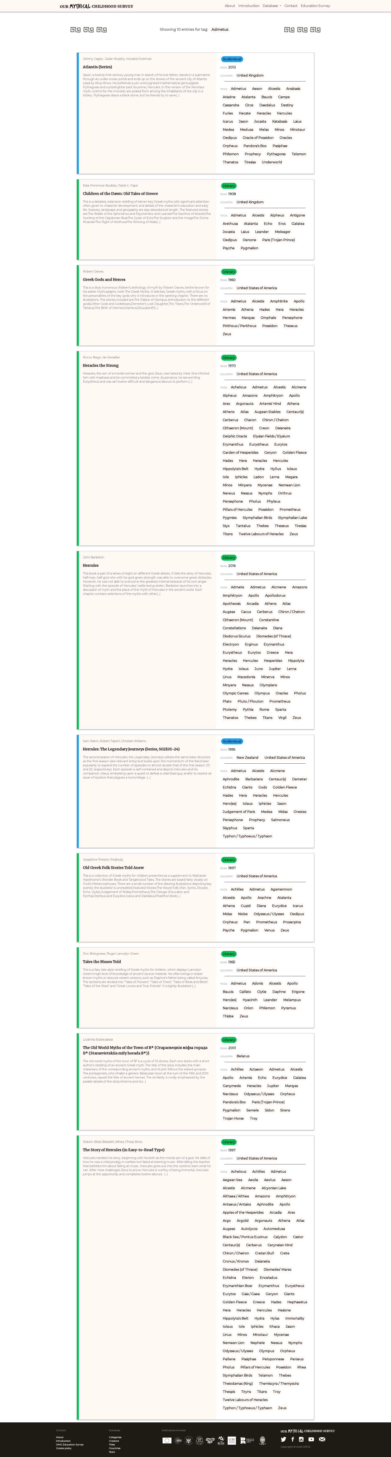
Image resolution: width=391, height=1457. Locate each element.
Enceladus (268, 1278)
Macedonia (246, 677)
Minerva (267, 677)
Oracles (286, 138)
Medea (228, 130)
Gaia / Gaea (251, 1294)
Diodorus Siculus (236, 636)
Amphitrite (279, 301)
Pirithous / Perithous (239, 326)
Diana (277, 628)
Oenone (249, 240)
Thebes (262, 526)
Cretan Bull (264, 1253)
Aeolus (269, 1180)
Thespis (229, 1392)
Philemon (231, 154)
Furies (228, 113)
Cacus (246, 612)
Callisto (245, 992)
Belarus (243, 1056)
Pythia (248, 709)
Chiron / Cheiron (275, 420)
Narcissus (230, 1008)
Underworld (272, 162)
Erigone (298, 992)
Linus (227, 677)
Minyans (245, 485)
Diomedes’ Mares (277, 1269)
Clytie (261, 992)
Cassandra (231, 105)
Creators (114, 1440)
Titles (112, 1444)
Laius (297, 121)
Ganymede (232, 1086)
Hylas (274, 1318)
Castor (298, 1237)
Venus (269, 930)
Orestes (300, 812)
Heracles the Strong (101, 365)
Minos (279, 130)
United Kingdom (250, 75)
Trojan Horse (233, 1118)
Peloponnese (273, 1359)
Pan (247, 922)
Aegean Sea (232, 1180)
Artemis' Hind (270, 404)
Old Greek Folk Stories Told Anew (113, 867)
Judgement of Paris (239, 812)
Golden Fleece (295, 453)
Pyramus (288, 1008)
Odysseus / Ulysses (269, 914)
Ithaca (274, 1327)
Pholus (255, 501)
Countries (114, 1448)
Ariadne (229, 97)
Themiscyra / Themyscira (279, 1384)
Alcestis (274, 89)
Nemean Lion (289, 485)
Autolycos (249, 1229)
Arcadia (253, 604)
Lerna (274, 477)
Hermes (229, 318)
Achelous (238, 387)
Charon (250, 420)
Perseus (296, 1359)
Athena (247, 310)
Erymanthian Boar (238, 1286)
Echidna (229, 787)
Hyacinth (250, 1000)
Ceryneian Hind (280, 1245)
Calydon (280, 1237)
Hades (264, 310)
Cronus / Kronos (236, 1261)
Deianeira (282, 428)
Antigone (297, 215)
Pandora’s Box (255, 146)
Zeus (227, 334)
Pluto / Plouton (250, 701)
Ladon (259, 477)
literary (229, 186)
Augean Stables (267, 412)
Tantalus (243, 526)
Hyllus (275, 469)
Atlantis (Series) (97, 67)
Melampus (292, 1000)
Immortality (294, 1318)
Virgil (282, 718)
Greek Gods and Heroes (104, 279)
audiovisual (232, 59)
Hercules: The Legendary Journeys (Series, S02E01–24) (131, 749)
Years (112, 1451)
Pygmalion (249, 248)
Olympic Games (235, 693)
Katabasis (279, 121)
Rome (264, 709)
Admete (237, 587)
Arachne (264, 898)
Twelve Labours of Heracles (261, 534)
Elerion (248, 1278)
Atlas (244, 412)
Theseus (290, 326)
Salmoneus (280, 820)
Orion (248, 1008)
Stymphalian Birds (257, 518)
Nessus (246, 493)
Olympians (268, 685)
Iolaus (292, 469)
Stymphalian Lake (292, 518)
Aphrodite (231, 779)
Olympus (262, 693)
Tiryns (246, 1392)
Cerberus (230, 420)
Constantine (269, 620)
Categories (115, 1437)
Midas (283, 812)
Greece (273, 652)
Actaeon (256, 1069)
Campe (284, 97)
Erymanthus (233, 444)
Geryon (270, 453)
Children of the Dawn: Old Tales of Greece (120, 193)
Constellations (234, 628)
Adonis (257, 983)
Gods (262, 787)
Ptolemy (230, 709)
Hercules (284, 113)
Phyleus (273, 501)
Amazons (250, 395)
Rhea (301, 1367)
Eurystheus (258, 444)
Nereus (229, 493)
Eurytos (280, 444)
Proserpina (292, 922)
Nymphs (265, 493)
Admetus (238, 89)
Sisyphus (230, 828)
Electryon (231, 644)
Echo (268, 224)
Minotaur (297, 130)
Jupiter (275, 669)
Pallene (229, 1359)
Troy (253, 1118)
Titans (228, 534)
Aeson (257, 89)
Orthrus (284, 493)
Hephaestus (297, 1302)
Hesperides (273, 661)
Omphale (268, 318)
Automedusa (274, 1229)
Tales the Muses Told (102, 961)
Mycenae (265, 485)
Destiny (287, 105)
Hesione (284, 1310)
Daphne (279, 992)
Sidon (269, 1110)
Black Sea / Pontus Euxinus (245, 1237)
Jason (243, 121)
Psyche (229, 248)
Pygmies (230, 518)
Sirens (285, 1110)
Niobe (243, 914)
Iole (226, 477)
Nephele (257, 1343)
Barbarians (254, 779)
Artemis (229, 310)
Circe (249, 105)
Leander (262, 232)
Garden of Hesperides (240, 453)
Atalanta (248, 97)
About (60, 1437)
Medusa (246, 130)
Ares (226, 404)
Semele (252, 1110)
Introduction (63, 1440)
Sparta (280, 709)
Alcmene (299, 387)
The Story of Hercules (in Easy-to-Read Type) (124, 1149)
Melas (264, 130)
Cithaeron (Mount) (238, 428)
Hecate (245, 113)
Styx (226, 526)
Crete (284, 1253)
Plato (227, 701)
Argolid (243, 1221)
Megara (291, 477)
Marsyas (248, 318)
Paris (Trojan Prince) (278, 240)
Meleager (283, 232)
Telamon (299, 154)
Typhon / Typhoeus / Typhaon (247, 836)
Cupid (246, 906)
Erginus (251, 644)
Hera (279, 310)
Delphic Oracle (235, 436)
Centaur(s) (295, 412)
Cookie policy (63, 1448)
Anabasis (293, 89)
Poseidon (269, 326)
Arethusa (230, 224)
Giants (247, 787)
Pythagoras (276, 154)
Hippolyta (296, 661)
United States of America (257, 288)
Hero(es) (230, 804)
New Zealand (247, 758)
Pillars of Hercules (237, 510)
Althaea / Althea (236, 1196)
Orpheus (230, 146)
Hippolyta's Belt (235, 469)
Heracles (264, 113)
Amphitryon (273, 395)
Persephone (292, 318)
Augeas (229, 612)
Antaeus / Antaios (237, 1204)
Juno (259, 669)
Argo (227, 1221)
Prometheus (290, 510)
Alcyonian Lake (274, 1188)
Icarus (228, 121)
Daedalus (267, 105)
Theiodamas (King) (238, 1384)
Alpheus (277, 215)
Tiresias (250, 162)
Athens (228, 412)
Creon (264, 428)
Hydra (259, 469)
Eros (282, 224)
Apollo (299, 301)
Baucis (266, 97)
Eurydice (279, 906)
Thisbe (228, 1016)
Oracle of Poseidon (258, 138)
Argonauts (244, 404)
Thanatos (230, 162)
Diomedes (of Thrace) (273, 636)
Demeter (299, 779)
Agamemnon (281, 889)
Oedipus (230, 138)
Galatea (298, 224)
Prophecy (253, 154)
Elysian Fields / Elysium (271, 436)
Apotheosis (232, 604)
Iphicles (241, 477)
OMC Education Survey (70, 1444)
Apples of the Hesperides (243, 1212)
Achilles (237, 889)
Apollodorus (275, 595)
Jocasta (260, 121)
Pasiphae (280, 146)
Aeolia (253, 1180)
